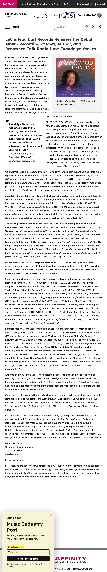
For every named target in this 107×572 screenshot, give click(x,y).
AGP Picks (8, 4)
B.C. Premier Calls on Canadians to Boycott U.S (40, 4)
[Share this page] (100, 26)
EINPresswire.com (21, 61)
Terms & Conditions (82, 569)
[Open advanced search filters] (93, 27)
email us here (12, 454)
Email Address (15, 547)
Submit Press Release (59, 569)
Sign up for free (28, 558)
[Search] (86, 27)
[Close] (51, 515)
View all (101, 4)
